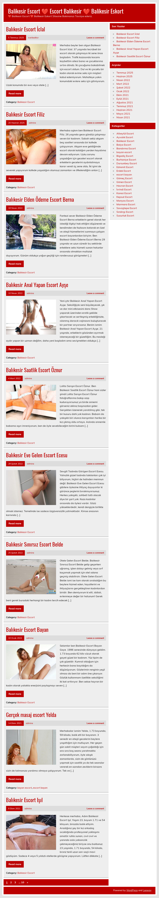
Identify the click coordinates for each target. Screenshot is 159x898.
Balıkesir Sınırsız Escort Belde (34, 544)
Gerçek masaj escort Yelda (31, 715)
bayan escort (24, 787)
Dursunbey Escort (126, 163)
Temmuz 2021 (124, 106)
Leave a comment (95, 37)
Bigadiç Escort (124, 155)
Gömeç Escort (124, 178)
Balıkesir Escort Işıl (24, 800)
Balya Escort (123, 144)
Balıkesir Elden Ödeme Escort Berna (40, 199)
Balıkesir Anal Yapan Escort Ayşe (37, 285)
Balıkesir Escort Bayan (27, 629)
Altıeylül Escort (125, 133)
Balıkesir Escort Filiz (25, 114)
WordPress (132, 890)
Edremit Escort (124, 167)
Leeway (147, 890)
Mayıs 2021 (123, 113)
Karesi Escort (124, 193)
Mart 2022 (122, 83)
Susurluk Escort (125, 215)
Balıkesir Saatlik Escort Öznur (34, 370)
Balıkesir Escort (26, 102)
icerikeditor (33, 37)
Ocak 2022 (122, 91)
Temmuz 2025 (124, 72)
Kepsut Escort (124, 196)
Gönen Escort (124, 182)
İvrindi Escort (124, 189)
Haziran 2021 (124, 109)
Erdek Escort (123, 170)
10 (22, 882)
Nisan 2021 (123, 117)
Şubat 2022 (123, 87)
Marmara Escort (125, 204)
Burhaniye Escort (126, 159)
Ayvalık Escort (124, 137)
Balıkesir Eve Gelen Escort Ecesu (36, 455)
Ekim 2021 (122, 94)
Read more (15, 93)
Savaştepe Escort (126, 208)
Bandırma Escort (126, 148)
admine (32, 122)
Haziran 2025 (124, 76)
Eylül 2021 (122, 98)
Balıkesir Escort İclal (25, 29)
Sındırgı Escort (124, 211)
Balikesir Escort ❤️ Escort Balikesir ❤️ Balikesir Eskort (65, 11)
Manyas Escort (125, 200)
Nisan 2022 (123, 80)
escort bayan (40, 787)
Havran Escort (124, 185)
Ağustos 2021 (124, 102)
